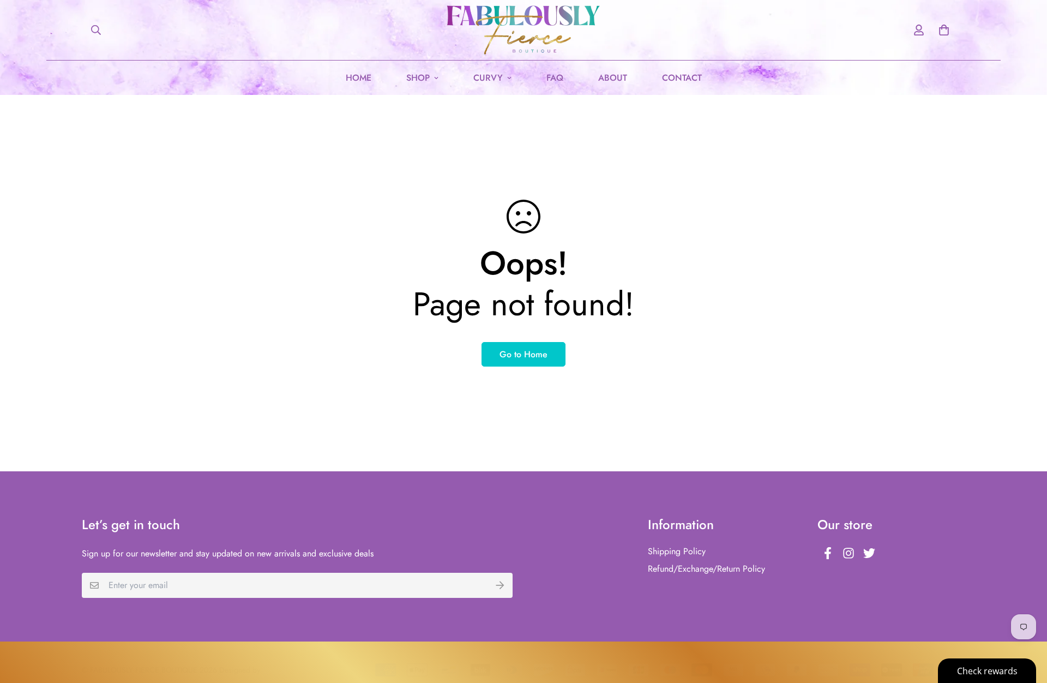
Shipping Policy (677, 551)
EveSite (274, 669)
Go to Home (523, 354)
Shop (418, 77)
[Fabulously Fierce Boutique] (523, 30)
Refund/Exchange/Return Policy (706, 568)
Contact (682, 77)
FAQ (554, 77)
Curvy (488, 77)
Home (358, 77)
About (612, 77)
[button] (941, 30)
